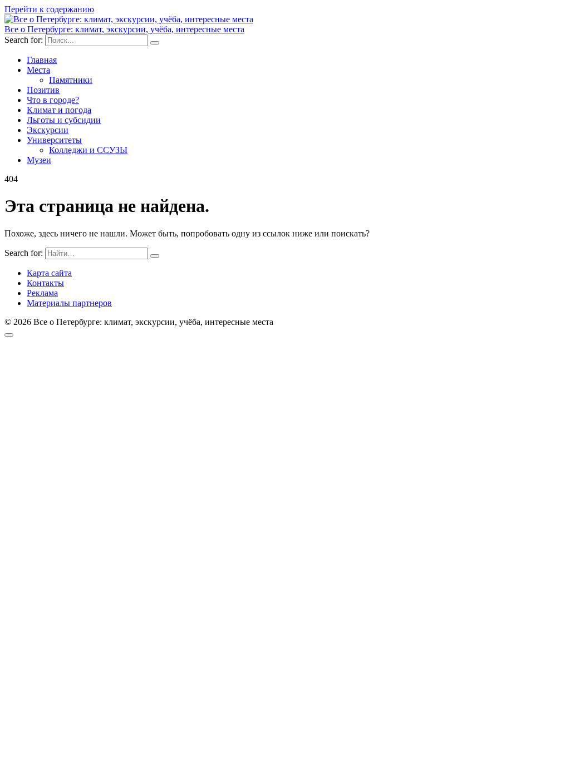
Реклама (42, 293)
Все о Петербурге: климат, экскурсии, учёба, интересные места (124, 29)
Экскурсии (47, 130)
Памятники (70, 80)
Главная (42, 60)
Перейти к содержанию (49, 9)
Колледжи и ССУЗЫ (88, 150)
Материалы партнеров (69, 303)
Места (38, 70)
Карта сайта (49, 273)
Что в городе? (53, 100)
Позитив (43, 90)
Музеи (39, 160)
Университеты (54, 140)
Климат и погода (59, 110)
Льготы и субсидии (64, 120)
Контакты (45, 283)
